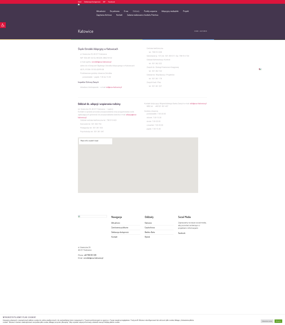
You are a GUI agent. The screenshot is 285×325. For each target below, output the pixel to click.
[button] (3, 25)
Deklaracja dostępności (120, 232)
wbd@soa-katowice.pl (198, 103)
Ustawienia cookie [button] (267, 321)
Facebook (181, 233)
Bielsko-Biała (150, 232)
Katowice (148, 223)
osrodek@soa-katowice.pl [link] (93, 258)
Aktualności (115, 223)
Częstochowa (150, 227)
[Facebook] (205, 2)
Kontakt (114, 237)
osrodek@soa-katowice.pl (101, 62)
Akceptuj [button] (278, 321)
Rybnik (147, 237)
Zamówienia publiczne (119, 227)
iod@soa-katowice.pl (114, 87)
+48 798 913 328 (90, 255)
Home (196, 31)
